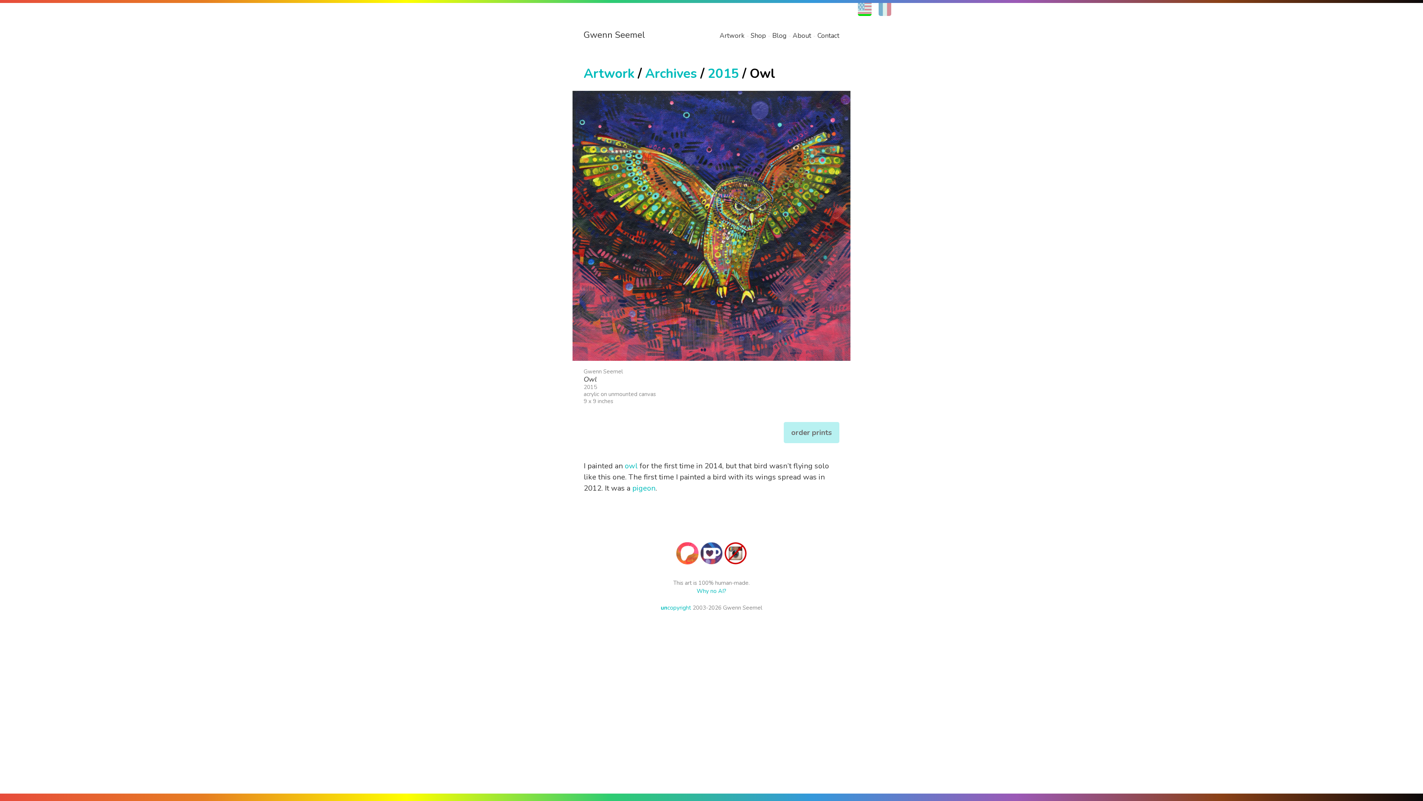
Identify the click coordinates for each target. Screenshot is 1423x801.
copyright (676, 608)
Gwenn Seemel (614, 35)
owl (631, 466)
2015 (723, 73)
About (802, 35)
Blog (779, 35)
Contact (828, 35)
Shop (758, 35)
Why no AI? (711, 591)
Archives (671, 73)
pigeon (644, 488)
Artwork (732, 35)
